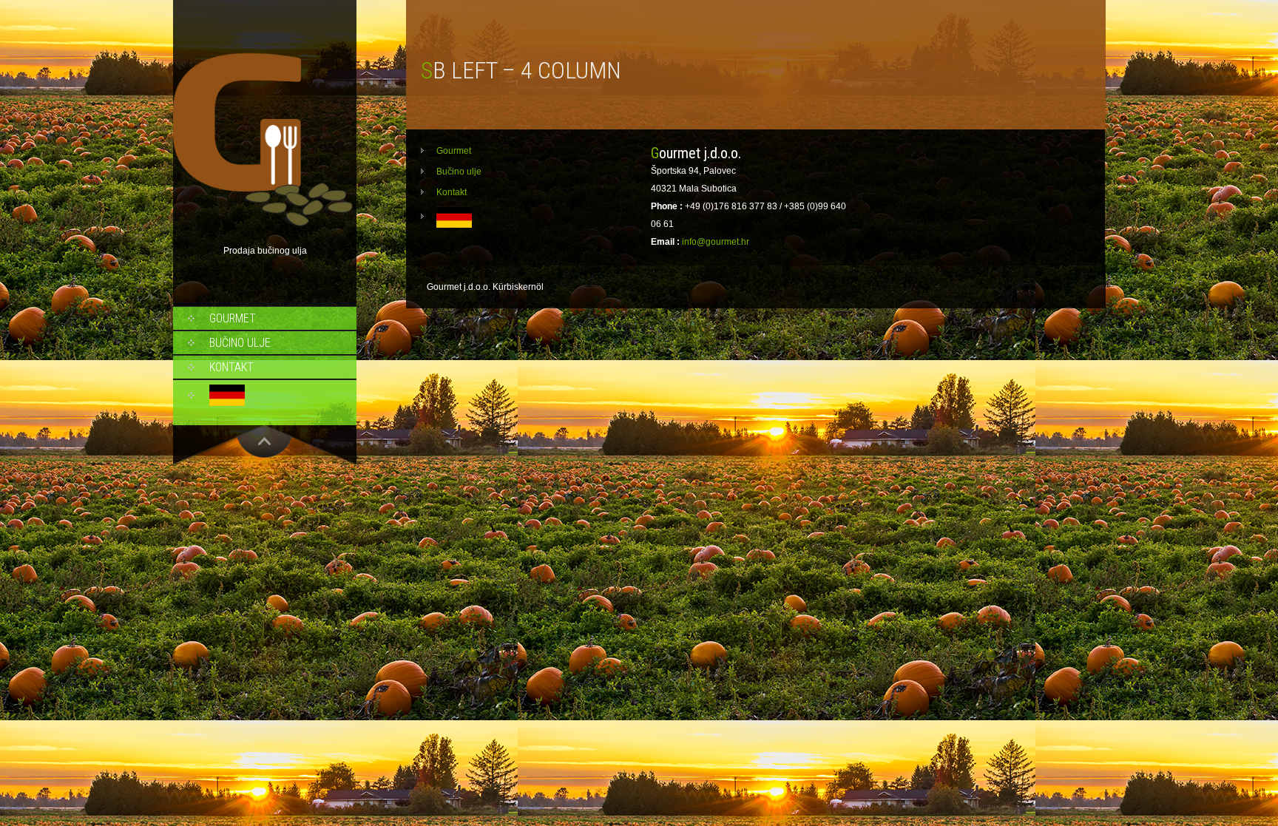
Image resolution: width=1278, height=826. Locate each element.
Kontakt (231, 367)
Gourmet (232, 318)
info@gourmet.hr (715, 242)
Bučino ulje (240, 343)
